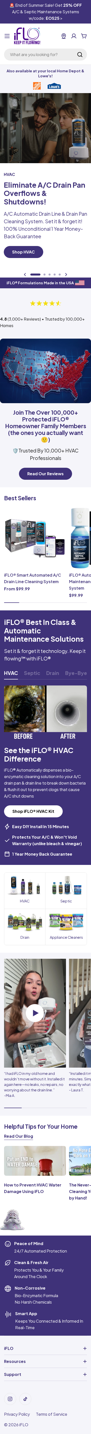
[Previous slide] (25, 275)
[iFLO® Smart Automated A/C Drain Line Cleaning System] (35, 538)
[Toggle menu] (7, 36)
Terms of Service (51, 1414)
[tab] (11, 674)
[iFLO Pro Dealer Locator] (64, 36)
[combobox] (45, 55)
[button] (35, 275)
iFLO (23, 1424)
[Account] (74, 36)
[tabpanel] (45, 771)
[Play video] (35, 1013)
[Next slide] (66, 275)
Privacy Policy (17, 1414)
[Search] (80, 55)
